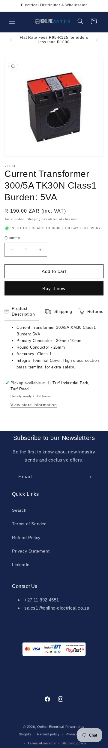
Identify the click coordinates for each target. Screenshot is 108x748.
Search (19, 510)
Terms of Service (29, 523)
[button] (12, 21)
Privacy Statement (31, 551)
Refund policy (48, 734)
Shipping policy (74, 743)
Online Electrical (50, 726)
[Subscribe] (89, 477)
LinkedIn (21, 564)
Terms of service (42, 743)
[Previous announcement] (11, 40)
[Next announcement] (97, 40)
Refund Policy (26, 537)
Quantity (12, 238)
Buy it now (54, 288)
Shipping (34, 219)
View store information (33, 404)
